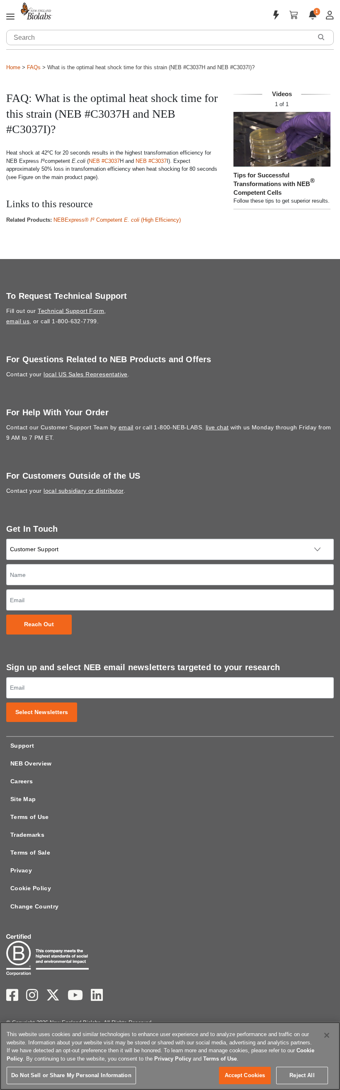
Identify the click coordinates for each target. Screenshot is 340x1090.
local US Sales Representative (86, 374)
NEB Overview (31, 763)
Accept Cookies (245, 1075)
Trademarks (27, 834)
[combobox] (160, 37)
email (126, 427)
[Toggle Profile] (330, 15)
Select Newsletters (41, 712)
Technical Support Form (71, 311)
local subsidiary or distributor (83, 490)
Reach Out (39, 624)
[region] (170, 1056)
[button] (320, 37)
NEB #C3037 (104, 161)
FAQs (34, 67)
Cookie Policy (30, 888)
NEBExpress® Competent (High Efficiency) (117, 220)
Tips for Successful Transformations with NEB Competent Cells (274, 184)
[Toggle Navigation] (10, 17)
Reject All (301, 1075)
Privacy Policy (172, 1059)
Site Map (23, 799)
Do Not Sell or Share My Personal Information (71, 1075)
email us (17, 321)
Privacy (21, 870)
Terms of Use (29, 817)
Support (22, 745)
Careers (21, 781)
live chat (217, 427)
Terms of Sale (30, 852)
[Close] (327, 1035)
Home (13, 67)
